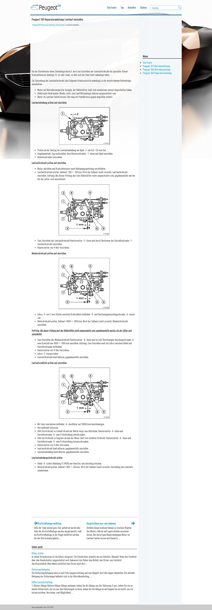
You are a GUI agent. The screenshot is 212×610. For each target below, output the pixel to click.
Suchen (143, 7)
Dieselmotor (60, 25)
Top (122, 7)
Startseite (111, 7)
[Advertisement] (84, 47)
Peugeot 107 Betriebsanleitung (156, 66)
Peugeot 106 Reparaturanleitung (43, 25)
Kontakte (132, 7)
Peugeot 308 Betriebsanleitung (156, 69)
